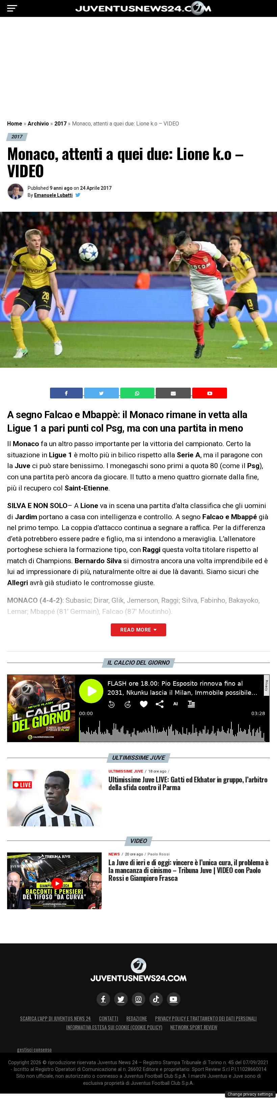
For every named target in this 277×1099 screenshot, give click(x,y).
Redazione (136, 1018)
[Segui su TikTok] (156, 999)
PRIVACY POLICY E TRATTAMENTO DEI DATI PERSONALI (206, 1018)
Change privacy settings (250, 1094)
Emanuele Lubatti (53, 195)
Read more (135, 630)
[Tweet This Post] (102, 393)
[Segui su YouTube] (173, 999)
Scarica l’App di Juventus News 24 (55, 1018)
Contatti (108, 1018)
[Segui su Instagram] (138, 999)
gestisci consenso (34, 1049)
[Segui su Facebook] (103, 999)
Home (14, 123)
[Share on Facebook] (67, 393)
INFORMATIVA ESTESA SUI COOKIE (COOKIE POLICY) (114, 1027)
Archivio (38, 123)
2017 (60, 123)
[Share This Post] (138, 393)
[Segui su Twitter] (121, 999)
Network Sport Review (193, 1027)
